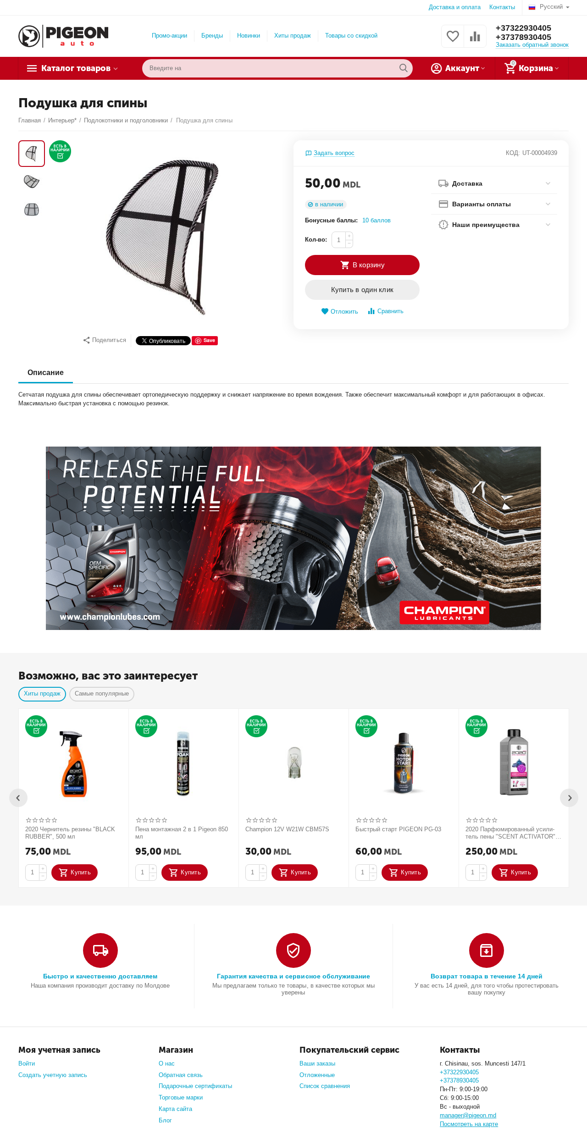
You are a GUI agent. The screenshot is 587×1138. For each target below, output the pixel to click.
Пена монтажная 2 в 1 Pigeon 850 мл (181, 833)
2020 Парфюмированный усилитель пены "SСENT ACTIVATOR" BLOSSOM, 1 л (510, 833)
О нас (167, 1063)
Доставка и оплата (455, 7)
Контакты (502, 7)
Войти (26, 1063)
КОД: (513, 152)
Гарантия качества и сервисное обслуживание (293, 976)
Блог (165, 1120)
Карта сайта (175, 1108)
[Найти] (403, 68)
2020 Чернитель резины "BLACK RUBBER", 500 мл (70, 833)
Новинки (248, 35)
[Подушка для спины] (166, 234)
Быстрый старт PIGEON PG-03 (398, 829)
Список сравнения (324, 1086)
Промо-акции (169, 35)
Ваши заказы (317, 1063)
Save (209, 340)
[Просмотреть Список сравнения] (475, 41)
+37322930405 (523, 28)
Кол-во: (316, 239)
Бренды (212, 35)
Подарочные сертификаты (195, 1086)
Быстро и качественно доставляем (100, 976)
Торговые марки (181, 1097)
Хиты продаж (292, 35)
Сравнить (390, 311)
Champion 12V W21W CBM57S (287, 829)
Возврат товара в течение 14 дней (487, 976)
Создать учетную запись (52, 1075)
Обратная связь (181, 1075)
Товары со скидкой (351, 35)
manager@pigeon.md (468, 1115)
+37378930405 (523, 37)
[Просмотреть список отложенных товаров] (452, 41)
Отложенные (317, 1075)
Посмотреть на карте (469, 1124)
